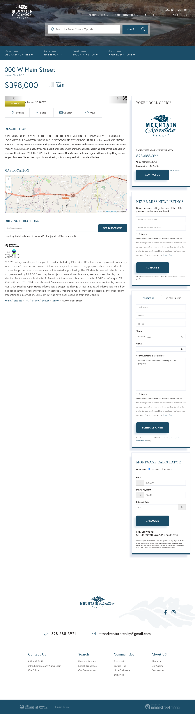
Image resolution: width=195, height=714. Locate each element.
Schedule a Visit (173, 298)
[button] (135, 29)
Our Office (33, 670)
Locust (45, 300)
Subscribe (152, 267)
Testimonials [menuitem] (158, 670)
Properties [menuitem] (97, 15)
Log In (169, 9)
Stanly (35, 300)
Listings (18, 300)
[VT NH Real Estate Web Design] (162, 706)
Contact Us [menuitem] (177, 15)
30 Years (155, 469)
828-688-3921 (148, 155)
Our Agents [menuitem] (157, 665)
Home (8, 300)
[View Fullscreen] (8, 190)
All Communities (17, 54)
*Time (139, 343)
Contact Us (152, 174)
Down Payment (143, 489)
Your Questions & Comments (150, 355)
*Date (139, 331)
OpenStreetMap (111, 211)
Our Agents (175, 171)
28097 (55, 300)
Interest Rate (142, 502)
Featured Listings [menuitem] (87, 661)
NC (27, 300)
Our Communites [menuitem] (87, 670)
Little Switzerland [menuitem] (123, 670)
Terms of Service (141, 441)
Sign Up (182, 9)
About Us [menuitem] (152, 15)
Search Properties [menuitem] (87, 665)
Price (138, 477)
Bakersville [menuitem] (119, 661)
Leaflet (99, 211)
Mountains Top (84, 54)
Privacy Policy (168, 255)
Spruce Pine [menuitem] (120, 665)
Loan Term (141, 469)
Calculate (152, 520)
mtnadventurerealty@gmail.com (125, 633)
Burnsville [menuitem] (119, 674)
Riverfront (52, 54)
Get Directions (112, 228)
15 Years (168, 469)
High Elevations (120, 54)
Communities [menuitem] (125, 15)
